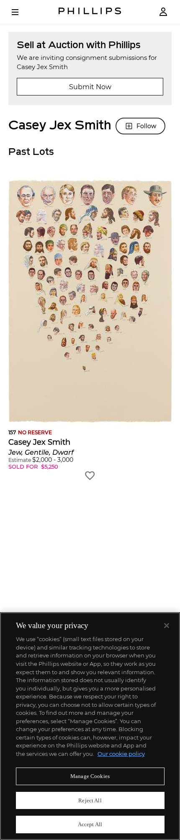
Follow (146, 126)
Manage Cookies (90, 776)
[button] (90, 331)
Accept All (90, 824)
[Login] (163, 12)
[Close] (166, 625)
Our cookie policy (121, 753)
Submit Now (90, 87)
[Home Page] (90, 12)
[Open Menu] (21, 12)
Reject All (89, 800)
